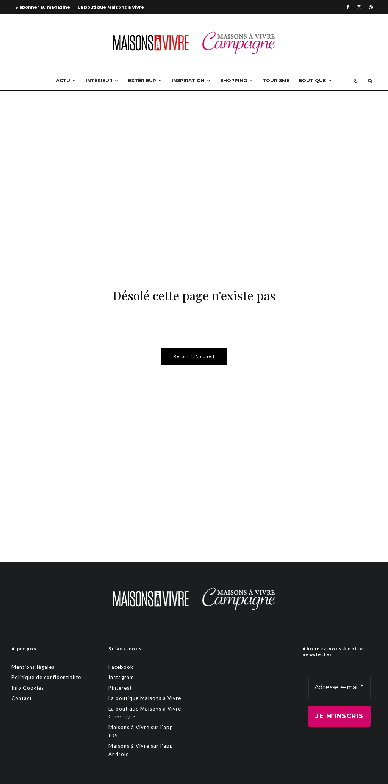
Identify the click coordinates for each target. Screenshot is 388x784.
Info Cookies (27, 688)
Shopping (233, 80)
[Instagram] (359, 7)
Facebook (120, 667)
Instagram (121, 677)
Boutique (312, 80)
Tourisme (276, 80)
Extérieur (142, 80)
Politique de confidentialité (46, 677)
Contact (21, 698)
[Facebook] (348, 7)
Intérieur (99, 80)
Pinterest (120, 688)
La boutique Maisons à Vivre (111, 7)
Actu (63, 80)
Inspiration (188, 80)
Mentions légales (33, 667)
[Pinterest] (371, 7)
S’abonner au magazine (42, 7)
